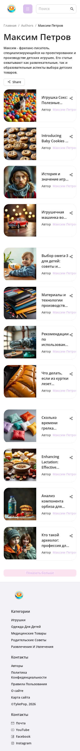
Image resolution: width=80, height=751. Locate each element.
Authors (27, 25)
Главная (10, 25)
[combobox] (54, 9)
